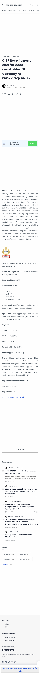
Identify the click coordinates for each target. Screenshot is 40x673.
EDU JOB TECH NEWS (14, 5)
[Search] (33, 5)
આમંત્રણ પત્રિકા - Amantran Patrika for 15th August (20, 536)
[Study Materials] (18, 468)
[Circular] (16, 486)
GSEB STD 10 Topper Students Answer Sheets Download (20, 472)
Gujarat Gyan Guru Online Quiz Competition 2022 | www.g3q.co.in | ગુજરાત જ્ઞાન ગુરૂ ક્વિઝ (19, 506)
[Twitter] (9, 662)
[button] (30, 5)
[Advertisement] (20, 35)
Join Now (32, 144)
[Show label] (7, 564)
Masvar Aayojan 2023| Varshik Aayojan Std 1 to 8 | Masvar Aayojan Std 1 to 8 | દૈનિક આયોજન (21, 491)
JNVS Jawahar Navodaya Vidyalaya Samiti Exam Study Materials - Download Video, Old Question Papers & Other (21, 521)
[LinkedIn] (15, 662)
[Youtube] (12, 662)
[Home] (4, 10)
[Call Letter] (31, 10)
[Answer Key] (22, 10)
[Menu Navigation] (3, 5)
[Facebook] (3, 662)
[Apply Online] (12, 10)
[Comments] (36, 497)
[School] (16, 532)
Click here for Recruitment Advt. (13, 397)
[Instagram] (6, 662)
